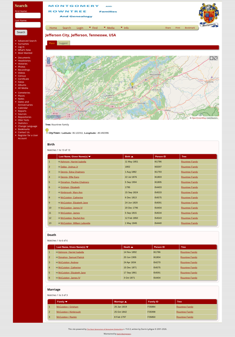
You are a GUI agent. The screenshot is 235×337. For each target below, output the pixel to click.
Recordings (24, 69)
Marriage (119, 301)
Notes (21, 98)
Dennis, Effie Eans (70, 177)
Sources (22, 113)
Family (61, 301)
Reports (22, 110)
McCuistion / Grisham (67, 306)
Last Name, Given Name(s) (73, 156)
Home (53, 28)
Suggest (63, 43)
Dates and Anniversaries (25, 103)
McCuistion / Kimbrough (69, 312)
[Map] (211, 58)
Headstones (24, 60)
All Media (23, 88)
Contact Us (24, 132)
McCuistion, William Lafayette (75, 223)
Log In (21, 46)
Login (80, 28)
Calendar (23, 107)
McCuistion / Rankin (67, 317)
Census (22, 75)
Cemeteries (24, 92)
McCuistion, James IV (71, 207)
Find (95, 28)
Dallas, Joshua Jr (69, 166)
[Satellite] (216, 58)
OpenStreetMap (199, 118)
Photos (21, 66)
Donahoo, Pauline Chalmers (75, 182)
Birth (128, 156)
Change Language (27, 126)
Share (168, 27)
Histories (22, 63)
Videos (21, 72)
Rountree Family (189, 161)
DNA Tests (23, 120)
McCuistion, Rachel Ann (73, 218)
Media (110, 28)
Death (127, 247)
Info (126, 28)
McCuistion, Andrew (68, 262)
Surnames (23, 43)
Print (178, 27)
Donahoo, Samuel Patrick (71, 257)
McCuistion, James (70, 213)
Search (21, 5)
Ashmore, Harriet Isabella (73, 161)
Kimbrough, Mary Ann (71, 192)
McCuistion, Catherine (72, 197)
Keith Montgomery (124, 334)
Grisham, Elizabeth (70, 187)
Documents (24, 57)
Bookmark (190, 27)
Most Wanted (25, 52)
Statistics (23, 123)
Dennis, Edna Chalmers (73, 172)
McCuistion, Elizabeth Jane (74, 202)
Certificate (23, 78)
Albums (22, 84)
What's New (24, 49)
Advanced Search (27, 40)
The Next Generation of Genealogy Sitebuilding (105, 329)
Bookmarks (24, 129)
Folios (21, 81)
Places (21, 95)
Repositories (24, 117)
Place (52, 43)
